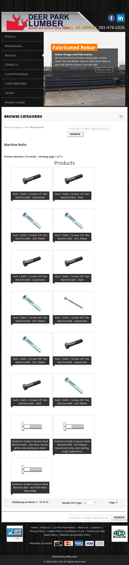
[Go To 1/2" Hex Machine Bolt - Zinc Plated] (32, 220)
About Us (83, 527)
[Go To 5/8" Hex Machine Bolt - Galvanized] (74, 343)
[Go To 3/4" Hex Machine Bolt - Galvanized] (32, 261)
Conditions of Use (74, 531)
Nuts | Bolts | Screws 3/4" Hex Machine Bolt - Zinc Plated (30, 319)
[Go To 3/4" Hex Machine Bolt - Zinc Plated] (32, 302)
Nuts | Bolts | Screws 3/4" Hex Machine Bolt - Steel (72, 278)
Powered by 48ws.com (64, 556)
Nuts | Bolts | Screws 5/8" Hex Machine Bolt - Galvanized (72, 360)
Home (7, 127)
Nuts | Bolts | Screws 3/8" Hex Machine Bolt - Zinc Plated (30, 360)
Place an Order (104, 69)
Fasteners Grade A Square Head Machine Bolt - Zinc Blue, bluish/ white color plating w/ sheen (30, 445)
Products (45, 527)
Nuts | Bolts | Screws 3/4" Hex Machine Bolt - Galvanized (30, 278)
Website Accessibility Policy (75, 534)
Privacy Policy (37, 531)
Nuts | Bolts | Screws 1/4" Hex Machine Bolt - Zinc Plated (72, 237)
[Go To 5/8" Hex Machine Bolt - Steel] (32, 385)
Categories (16, 127)
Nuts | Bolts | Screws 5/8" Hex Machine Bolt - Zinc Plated (72, 401)
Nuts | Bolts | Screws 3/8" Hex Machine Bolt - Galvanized (72, 319)
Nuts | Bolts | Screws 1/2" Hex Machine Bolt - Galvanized (30, 195)
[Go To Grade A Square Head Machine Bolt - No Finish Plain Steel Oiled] (32, 469)
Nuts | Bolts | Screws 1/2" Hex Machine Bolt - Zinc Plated (30, 237)
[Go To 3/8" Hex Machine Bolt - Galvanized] (74, 302)
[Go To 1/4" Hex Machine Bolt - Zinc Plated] (74, 220)
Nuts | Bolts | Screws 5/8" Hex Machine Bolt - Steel (30, 401)
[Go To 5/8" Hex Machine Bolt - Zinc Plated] (74, 385)
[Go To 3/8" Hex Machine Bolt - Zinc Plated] (32, 343)
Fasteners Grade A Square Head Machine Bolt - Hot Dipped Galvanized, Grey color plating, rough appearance (72, 446)
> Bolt (26, 127)
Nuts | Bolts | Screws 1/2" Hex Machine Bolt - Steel (72, 195)
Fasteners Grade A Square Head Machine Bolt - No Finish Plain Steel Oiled (30, 487)
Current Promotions (64, 527)
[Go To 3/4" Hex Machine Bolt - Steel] (74, 261)
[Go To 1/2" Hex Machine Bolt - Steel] (74, 179)
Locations (96, 527)
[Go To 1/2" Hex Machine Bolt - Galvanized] (32, 179)
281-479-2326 (111, 27)
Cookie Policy (54, 531)
